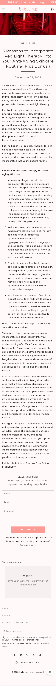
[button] (45, 9)
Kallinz (22, 672)
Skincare (30, 43)
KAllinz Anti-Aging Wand (29, 380)
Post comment (28, 530)
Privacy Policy (26, 541)
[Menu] (3, 9)
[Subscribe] (52, 631)
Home (21, 43)
